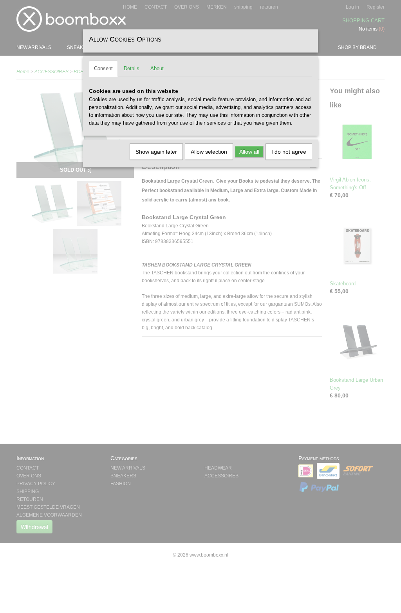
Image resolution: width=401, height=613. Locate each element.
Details (131, 68)
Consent (103, 68)
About (157, 68)
